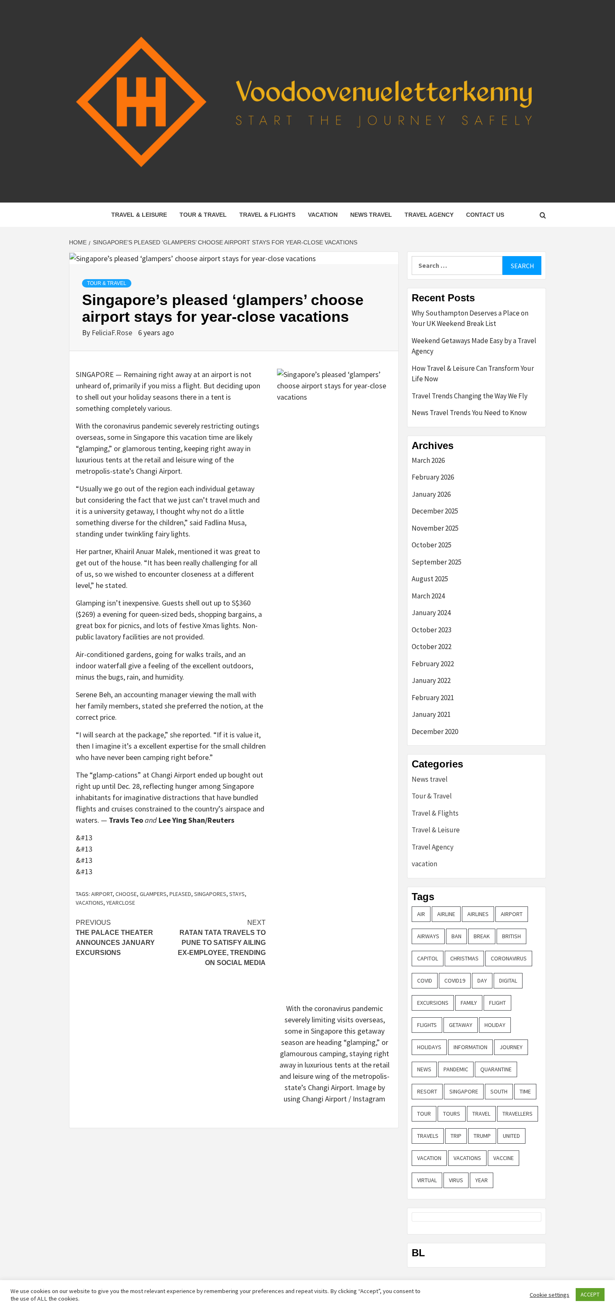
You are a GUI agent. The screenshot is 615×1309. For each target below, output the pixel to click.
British (511, 936)
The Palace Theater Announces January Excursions (115, 937)
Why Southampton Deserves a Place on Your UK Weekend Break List (470, 318)
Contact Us (485, 214)
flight (497, 1002)
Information (470, 1047)
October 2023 (431, 629)
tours (451, 1113)
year (481, 1180)
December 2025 (435, 511)
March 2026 (428, 460)
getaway (460, 1025)
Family (469, 1002)
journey (511, 1047)
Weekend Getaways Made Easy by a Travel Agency (474, 346)
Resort (427, 1091)
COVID (424, 980)
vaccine (503, 1158)
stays (237, 894)
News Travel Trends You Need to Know (469, 412)
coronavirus (509, 958)
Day (482, 980)
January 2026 (431, 494)
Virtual (427, 1180)
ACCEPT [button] (590, 1294)
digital (508, 980)
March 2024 (428, 596)
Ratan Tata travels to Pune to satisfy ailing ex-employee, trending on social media (222, 942)
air (421, 914)
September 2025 (436, 562)
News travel (371, 214)
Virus (456, 1180)
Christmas (464, 958)
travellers (517, 1113)
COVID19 (454, 980)
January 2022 (431, 680)
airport (102, 894)
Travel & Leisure (139, 214)
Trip (456, 1136)
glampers (153, 894)
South (498, 1091)
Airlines (478, 914)
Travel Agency (429, 214)
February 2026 (433, 477)
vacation (323, 214)
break (482, 936)
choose (126, 894)
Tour (424, 1113)
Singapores (210, 894)
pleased (180, 894)
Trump (482, 1136)
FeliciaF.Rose (113, 332)
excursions (432, 1002)
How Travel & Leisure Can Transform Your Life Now (473, 374)
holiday (494, 1025)
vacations (89, 902)
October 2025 (431, 544)
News (424, 1069)
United (511, 1136)
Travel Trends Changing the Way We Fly (470, 395)
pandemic (455, 1069)
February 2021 (433, 697)
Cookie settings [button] (549, 1295)
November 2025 (435, 528)
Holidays (429, 1047)
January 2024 (431, 612)
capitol (427, 958)
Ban (456, 936)
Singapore (463, 1091)
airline (446, 914)
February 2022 (433, 663)
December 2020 (435, 731)
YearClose (120, 902)
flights (427, 1025)
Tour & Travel (203, 214)
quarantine (496, 1069)
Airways (428, 936)
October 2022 (431, 646)
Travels (427, 1136)
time (525, 1091)
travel (481, 1113)
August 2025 (430, 578)
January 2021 (431, 714)
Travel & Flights (267, 214)
